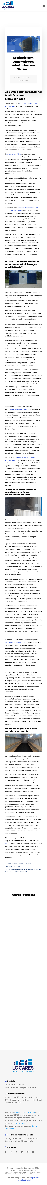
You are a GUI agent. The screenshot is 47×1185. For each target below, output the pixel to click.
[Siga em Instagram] (11, 1152)
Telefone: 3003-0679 (14, 1084)
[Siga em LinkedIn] (22, 1152)
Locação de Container (24, 1112)
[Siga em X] (16, 1152)
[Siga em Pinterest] (27, 1152)
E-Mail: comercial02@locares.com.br (22, 1087)
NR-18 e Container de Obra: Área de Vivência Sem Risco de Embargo (21, 1028)
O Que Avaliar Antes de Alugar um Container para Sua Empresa (23, 932)
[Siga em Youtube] (33, 1152)
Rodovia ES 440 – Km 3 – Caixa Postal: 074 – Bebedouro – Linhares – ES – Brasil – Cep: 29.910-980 (23, 1100)
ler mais (10, 941)
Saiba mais (20, 1123)
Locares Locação (24, 77)
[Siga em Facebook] (5, 1152)
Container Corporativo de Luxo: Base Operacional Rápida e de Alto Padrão (23, 980)
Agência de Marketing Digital (28, 1179)
